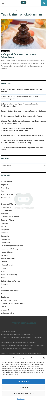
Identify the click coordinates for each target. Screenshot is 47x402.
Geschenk (4, 233)
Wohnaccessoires (7, 313)
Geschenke (5, 236)
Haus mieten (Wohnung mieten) (12, 249)
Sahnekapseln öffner (8, 331)
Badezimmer (5, 197)
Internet (4, 262)
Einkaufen (4, 213)
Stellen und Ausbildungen (10, 291)
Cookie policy (21, 399)
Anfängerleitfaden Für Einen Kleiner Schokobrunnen (19, 56)
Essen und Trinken (7, 220)
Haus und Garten (7, 252)
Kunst (3, 271)
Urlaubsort (5, 310)
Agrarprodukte (5, 51)
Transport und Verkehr (9, 300)
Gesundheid (5, 239)
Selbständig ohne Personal (11, 281)
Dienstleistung (6, 207)
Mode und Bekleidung (9, 275)
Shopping (4, 284)
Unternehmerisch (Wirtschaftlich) (13, 303)
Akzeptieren (23, 382)
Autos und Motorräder (9, 194)
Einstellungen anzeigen (23, 394)
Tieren (3, 294)
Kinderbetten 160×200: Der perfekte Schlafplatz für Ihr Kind (22, 135)
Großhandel (5, 242)
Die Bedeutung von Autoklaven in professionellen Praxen (21, 116)
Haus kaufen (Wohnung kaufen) (12, 246)
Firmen (3, 226)
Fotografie (5, 230)
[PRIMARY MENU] (3, 3)
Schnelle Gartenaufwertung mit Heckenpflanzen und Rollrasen (23, 111)
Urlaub (3, 307)
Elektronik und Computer (10, 217)
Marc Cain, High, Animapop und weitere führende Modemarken (22, 345)
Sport (3, 287)
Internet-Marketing (7, 265)
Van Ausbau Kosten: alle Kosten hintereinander (17, 334)
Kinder (3, 268)
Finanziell (4, 223)
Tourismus (5, 297)
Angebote (4, 185)
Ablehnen (23, 388)
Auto (2, 191)
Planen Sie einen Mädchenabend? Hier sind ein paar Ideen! (21, 353)
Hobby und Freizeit (8, 258)
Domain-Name (6, 210)
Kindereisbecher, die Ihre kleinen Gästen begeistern (18, 342)
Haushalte (4, 255)
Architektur (5, 188)
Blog (2, 201)
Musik (3, 278)
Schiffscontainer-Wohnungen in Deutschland (16, 348)
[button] (44, 358)
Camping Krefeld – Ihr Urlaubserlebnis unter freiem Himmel (21, 337)
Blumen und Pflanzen (8, 204)
